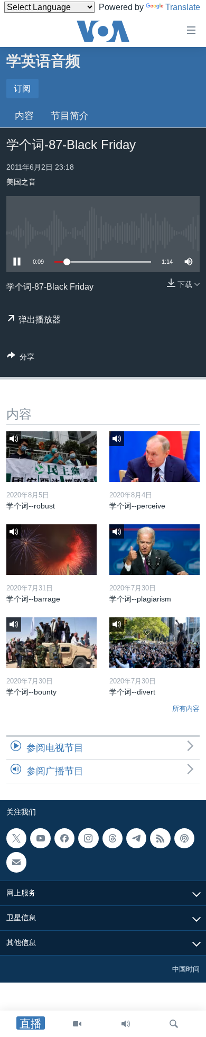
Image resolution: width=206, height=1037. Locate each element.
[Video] (77, 1024)
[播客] (184, 838)
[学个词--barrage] (51, 549)
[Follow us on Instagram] (88, 838)
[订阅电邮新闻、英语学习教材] (16, 862)
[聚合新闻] (160, 838)
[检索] (174, 1024)
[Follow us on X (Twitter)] (16, 838)
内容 (24, 115)
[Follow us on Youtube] (40, 838)
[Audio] (126, 1024)
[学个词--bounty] (51, 642)
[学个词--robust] (51, 456)
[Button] (20, 358)
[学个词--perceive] (154, 456)
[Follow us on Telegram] (136, 838)
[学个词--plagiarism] (154, 549)
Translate (182, 7)
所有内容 (186, 708)
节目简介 (70, 115)
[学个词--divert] (154, 642)
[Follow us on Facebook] (64, 838)
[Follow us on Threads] (112, 838)
